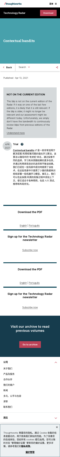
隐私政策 (25, 446)
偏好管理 (30, 452)
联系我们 (7, 406)
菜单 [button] (51, 4)
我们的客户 (9, 384)
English (23, 225)
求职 (5, 401)
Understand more (16, 133)
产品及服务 (9, 374)
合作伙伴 (7, 379)
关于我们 (7, 368)
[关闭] (57, 427)
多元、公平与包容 (12, 396)
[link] (48, 13)
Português (34, 225)
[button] (22, 144)
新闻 (5, 390)
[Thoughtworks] (12, 3)
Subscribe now (30, 250)
